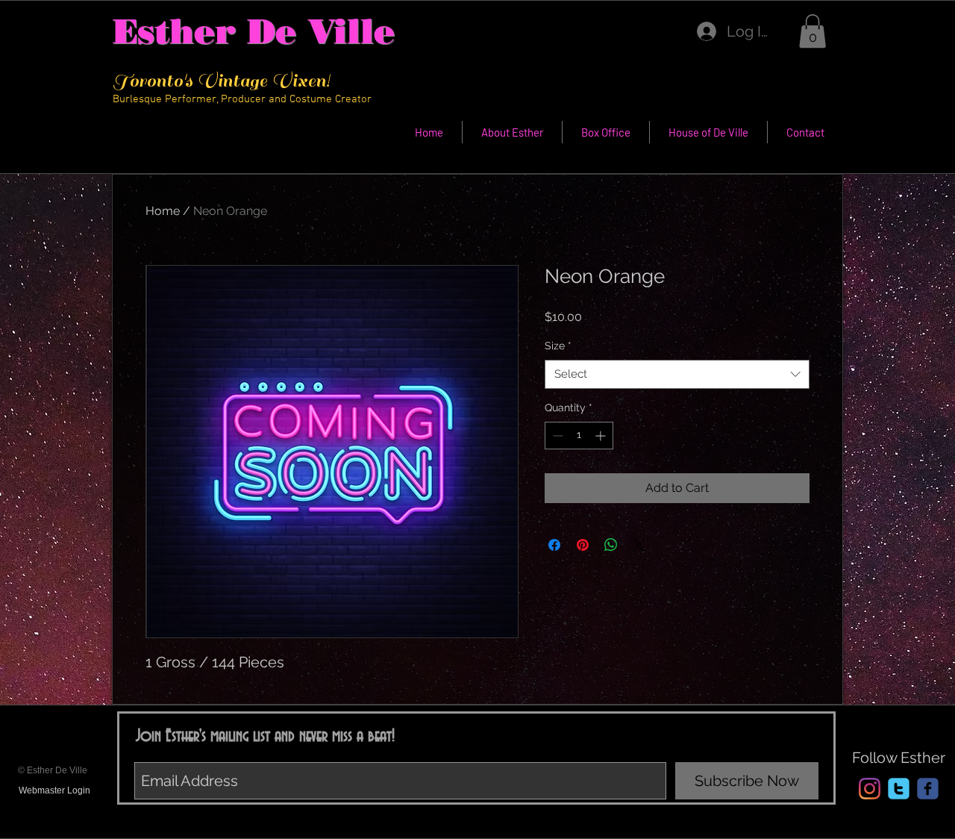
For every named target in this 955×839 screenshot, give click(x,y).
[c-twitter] (898, 788)
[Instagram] (869, 788)
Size (558, 346)
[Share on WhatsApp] (611, 545)
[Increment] (601, 435)
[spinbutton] (579, 435)
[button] (812, 31)
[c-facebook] (928, 788)
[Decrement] (556, 435)
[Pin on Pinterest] (583, 545)
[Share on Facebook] (554, 545)
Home (162, 211)
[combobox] (677, 374)
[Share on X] (639, 545)
